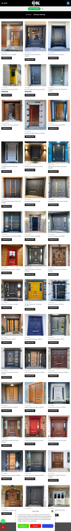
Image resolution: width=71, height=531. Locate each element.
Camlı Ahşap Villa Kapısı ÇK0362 (10, 510)
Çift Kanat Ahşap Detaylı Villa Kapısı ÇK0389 (11, 202)
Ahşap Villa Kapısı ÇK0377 (8, 339)
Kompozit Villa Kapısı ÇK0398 (9, 89)
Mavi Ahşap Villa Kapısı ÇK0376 (33, 339)
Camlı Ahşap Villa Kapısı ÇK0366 (57, 440)
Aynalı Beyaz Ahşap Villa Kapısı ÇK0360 (56, 510)
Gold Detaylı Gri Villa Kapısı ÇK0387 (58, 201)
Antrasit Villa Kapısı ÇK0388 (32, 201)
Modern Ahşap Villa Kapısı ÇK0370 (34, 407)
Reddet (35, 526)
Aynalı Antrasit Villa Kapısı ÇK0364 (34, 475)
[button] (52, 511)
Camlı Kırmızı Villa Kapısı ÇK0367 (34, 440)
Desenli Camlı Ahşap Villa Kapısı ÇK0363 (57, 476)
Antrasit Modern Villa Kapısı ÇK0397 (35, 89)
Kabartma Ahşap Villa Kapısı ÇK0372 (58, 372)
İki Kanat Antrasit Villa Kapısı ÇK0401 (33, 55)
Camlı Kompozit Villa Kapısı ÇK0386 (11, 236)
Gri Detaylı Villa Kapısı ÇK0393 (56, 125)
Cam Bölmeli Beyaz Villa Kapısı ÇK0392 (9, 167)
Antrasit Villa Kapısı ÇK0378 (56, 304)
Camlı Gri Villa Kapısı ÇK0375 (56, 339)
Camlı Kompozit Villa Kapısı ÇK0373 (35, 372)
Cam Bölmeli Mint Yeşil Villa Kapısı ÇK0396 (57, 90)
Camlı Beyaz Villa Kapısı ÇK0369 (57, 407)
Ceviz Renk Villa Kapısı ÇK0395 (9, 125)
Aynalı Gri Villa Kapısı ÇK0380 (9, 304)
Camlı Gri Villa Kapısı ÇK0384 (56, 236)
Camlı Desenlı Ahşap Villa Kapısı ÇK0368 (10, 441)
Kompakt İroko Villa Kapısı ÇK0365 (11, 475)
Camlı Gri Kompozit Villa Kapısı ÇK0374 (9, 373)
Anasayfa (28, 14)
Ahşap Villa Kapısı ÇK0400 (8, 54)
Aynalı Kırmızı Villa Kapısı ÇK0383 (10, 269)
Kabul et (23, 526)
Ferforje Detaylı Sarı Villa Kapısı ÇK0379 (33, 305)
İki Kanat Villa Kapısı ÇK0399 (56, 54)
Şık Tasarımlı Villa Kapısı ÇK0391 (34, 166)
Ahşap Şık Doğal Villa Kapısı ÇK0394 (35, 133)
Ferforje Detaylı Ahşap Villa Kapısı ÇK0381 (57, 270)
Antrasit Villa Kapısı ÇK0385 (32, 236)
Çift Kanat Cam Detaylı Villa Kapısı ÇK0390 (57, 167)
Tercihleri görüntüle (48, 526)
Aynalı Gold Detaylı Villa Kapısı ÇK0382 (33, 270)
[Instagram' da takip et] (68, 3)
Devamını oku (7, 58)
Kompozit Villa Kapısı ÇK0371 (9, 407)
